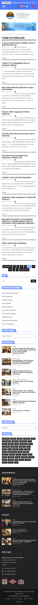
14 (10, 270)
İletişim (26, 599)
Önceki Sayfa (7, 266)
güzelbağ (22, 446)
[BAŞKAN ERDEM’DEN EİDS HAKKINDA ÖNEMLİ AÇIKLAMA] (6, 402)
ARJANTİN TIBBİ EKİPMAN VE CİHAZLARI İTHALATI (18, 198)
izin (21, 449)
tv (16, 460)
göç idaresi (5, 446)
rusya (17, 457)
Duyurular (10, 34)
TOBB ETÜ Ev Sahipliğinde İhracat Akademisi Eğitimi (16, 64)
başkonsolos (6, 441)
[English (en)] (35, 6)
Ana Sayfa (4, 34)
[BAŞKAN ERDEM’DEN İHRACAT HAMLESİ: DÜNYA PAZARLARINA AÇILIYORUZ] (6, 372)
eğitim (10, 444)
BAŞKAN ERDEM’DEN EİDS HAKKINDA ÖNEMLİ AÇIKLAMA (24, 402)
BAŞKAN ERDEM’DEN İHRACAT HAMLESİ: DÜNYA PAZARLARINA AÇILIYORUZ (22, 372)
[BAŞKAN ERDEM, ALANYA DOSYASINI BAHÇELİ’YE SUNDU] (6, 522)
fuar (17, 444)
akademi (27, 439)
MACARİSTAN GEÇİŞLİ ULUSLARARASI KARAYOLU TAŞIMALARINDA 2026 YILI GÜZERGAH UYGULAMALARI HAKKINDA (18, 221)
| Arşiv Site (19, 602)
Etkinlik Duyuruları (19, 247)
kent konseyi (12, 452)
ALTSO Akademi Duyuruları (10, 293)
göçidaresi (14, 446)
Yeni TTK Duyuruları (8, 324)
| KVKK (31, 599)
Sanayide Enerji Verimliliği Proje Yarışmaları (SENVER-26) (15, 156)
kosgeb (26, 452)
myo (30, 454)
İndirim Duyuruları (7, 307)
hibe (4, 449)
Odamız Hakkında (21, 529)
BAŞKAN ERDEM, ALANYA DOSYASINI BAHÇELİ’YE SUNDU (24, 522)
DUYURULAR (6, 2)
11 (25, 266)
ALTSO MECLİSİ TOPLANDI (20, 410)
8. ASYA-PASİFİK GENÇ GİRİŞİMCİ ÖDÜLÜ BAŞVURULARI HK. (18, 44)
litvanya (5, 454)
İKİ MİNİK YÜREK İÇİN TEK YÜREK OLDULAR (22, 382)
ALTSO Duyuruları (19, 69)
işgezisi (27, 449)
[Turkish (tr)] (32, 6)
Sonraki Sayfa (24, 270)
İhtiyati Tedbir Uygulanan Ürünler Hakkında (16, 113)
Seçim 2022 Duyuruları (9, 310)
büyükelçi (15, 441)
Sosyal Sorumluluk (22, 379)
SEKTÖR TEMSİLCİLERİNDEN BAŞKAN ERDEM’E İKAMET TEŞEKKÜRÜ (24, 541)
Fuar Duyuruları (6, 303)
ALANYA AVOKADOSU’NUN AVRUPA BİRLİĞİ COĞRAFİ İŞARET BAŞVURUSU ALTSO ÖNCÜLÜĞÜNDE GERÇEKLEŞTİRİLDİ (24, 351)
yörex (21, 460)
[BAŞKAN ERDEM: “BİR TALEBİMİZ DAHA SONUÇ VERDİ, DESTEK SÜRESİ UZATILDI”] (6, 391)
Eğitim (14, 358)
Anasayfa (8, 599)
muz (24, 454)
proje (4, 457)
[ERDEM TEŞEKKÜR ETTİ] (6, 532)
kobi (20, 452)
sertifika (24, 457)
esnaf (4, 444)
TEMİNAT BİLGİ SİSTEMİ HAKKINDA (16, 177)
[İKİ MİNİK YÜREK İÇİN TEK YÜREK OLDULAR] (6, 382)
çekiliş (4, 462)
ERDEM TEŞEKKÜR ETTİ (19, 531)
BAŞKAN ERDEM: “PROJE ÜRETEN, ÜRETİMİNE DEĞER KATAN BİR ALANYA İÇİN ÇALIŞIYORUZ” (23, 362)
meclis (12, 454)
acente (13, 439)
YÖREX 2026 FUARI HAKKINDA (14, 243)
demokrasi (23, 441)
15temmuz (5, 439)
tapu (4, 460)
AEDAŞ (19, 439)
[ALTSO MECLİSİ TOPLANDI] (6, 411)
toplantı (11, 460)
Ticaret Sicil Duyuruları (8, 314)
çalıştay (28, 460)
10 (21, 266)
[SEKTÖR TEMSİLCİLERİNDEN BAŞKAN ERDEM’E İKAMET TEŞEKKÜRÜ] (6, 541)
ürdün (10, 462)
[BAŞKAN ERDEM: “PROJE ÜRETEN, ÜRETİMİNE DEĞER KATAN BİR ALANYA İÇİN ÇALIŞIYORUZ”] (6, 361)
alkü (33, 439)
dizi (30, 441)
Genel (14, 346)
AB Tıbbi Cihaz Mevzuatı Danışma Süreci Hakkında (18, 135)
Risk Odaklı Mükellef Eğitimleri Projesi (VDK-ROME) (17, 88)
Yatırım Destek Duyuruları (9, 320)
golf (30, 444)
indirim (15, 449)
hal (28, 446)
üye (16, 462)
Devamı (4, 58)
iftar (10, 449)
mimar (18, 454)
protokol (11, 457)
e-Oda (14, 599)
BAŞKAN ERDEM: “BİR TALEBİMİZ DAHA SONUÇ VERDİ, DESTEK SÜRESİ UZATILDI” (24, 392)
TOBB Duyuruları (21, 47)
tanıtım (31, 457)
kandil (4, 452)
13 (33, 266)
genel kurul (23, 444)
